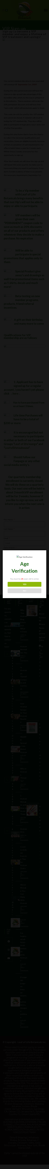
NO (24, 591)
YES (24, 584)
